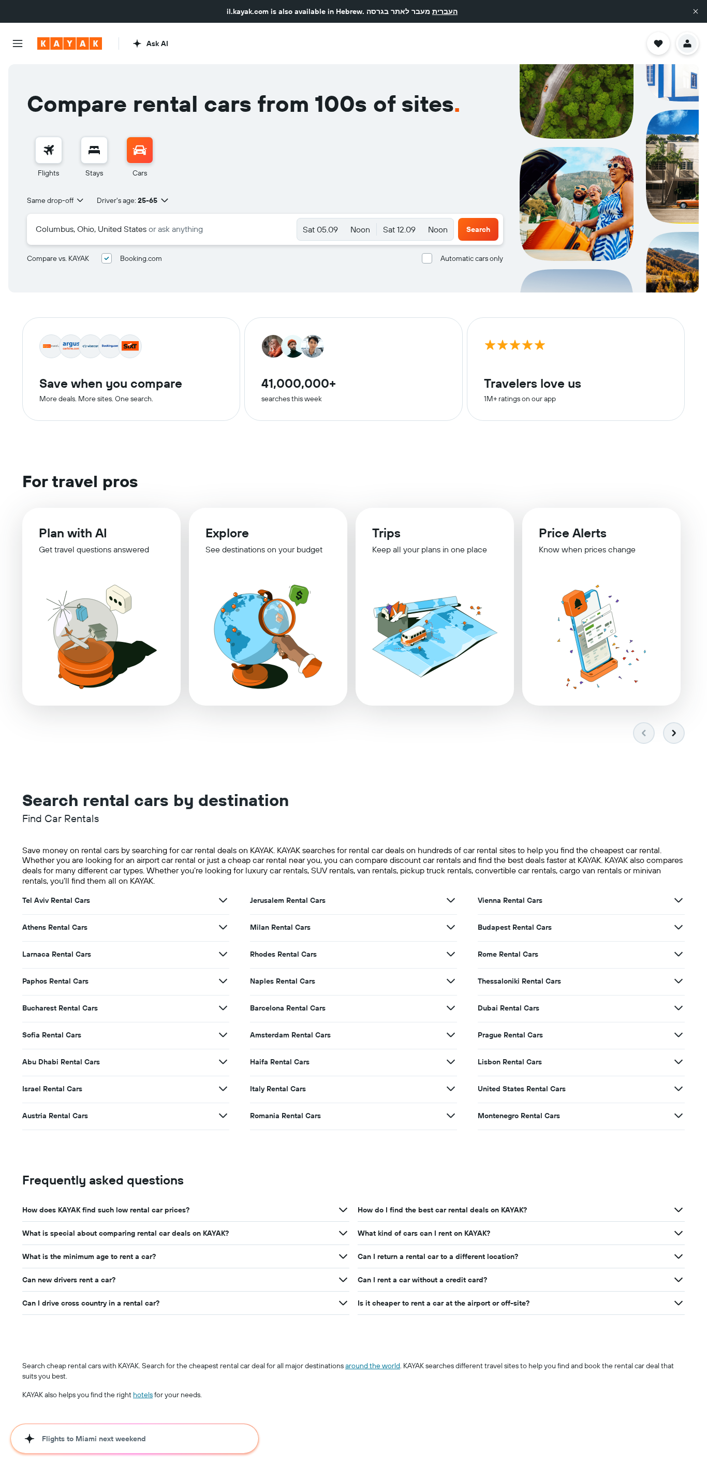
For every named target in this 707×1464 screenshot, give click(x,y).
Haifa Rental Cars (280, 1061)
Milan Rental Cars (280, 927)
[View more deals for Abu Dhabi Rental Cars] (223, 1062)
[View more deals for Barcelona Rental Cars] (451, 1008)
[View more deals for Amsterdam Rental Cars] (451, 1035)
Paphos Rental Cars (55, 981)
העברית (445, 11)
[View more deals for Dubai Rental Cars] (678, 1008)
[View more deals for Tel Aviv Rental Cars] (223, 900)
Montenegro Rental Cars (519, 1115)
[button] (695, 11)
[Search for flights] (48, 150)
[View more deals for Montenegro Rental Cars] (678, 1115)
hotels (143, 1394)
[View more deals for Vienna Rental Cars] (678, 900)
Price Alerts (573, 532)
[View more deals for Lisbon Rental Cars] (678, 1062)
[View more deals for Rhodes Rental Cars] (451, 954)
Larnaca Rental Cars (56, 954)
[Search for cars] (139, 150)
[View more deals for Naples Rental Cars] (451, 981)
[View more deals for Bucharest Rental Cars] (223, 1008)
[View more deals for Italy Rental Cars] (451, 1088)
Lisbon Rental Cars (510, 1061)
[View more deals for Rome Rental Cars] (678, 954)
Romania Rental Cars (285, 1115)
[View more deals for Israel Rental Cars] (223, 1088)
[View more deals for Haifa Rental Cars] (451, 1062)
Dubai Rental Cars (508, 1008)
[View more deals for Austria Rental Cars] (223, 1115)
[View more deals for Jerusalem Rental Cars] (451, 900)
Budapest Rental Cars (515, 927)
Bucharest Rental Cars (60, 1008)
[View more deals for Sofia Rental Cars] (223, 1035)
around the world (372, 1365)
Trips (386, 532)
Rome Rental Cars (508, 954)
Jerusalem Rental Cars (288, 900)
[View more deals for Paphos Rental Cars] (223, 981)
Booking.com (141, 258)
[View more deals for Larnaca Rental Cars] (223, 954)
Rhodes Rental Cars (283, 954)
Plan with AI (73, 532)
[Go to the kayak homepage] (69, 43)
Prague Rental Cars (510, 1035)
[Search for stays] (94, 150)
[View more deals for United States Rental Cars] (678, 1088)
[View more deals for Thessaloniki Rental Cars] (678, 981)
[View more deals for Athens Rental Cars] (223, 927)
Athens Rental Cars (54, 927)
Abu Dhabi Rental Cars (61, 1061)
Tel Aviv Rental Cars (56, 900)
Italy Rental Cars (278, 1088)
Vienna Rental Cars (510, 900)
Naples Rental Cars (282, 981)
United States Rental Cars (522, 1088)
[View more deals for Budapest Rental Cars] (678, 927)
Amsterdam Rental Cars (290, 1035)
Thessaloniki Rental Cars (519, 981)
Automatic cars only (471, 258)
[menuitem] (48, 157)
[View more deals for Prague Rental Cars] (678, 1035)
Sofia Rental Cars (51, 1035)
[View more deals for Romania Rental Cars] (451, 1115)
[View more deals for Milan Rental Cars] (451, 927)
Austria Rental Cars (55, 1115)
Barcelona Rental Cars (288, 1008)
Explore (227, 532)
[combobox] (56, 200)
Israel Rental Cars (52, 1088)
